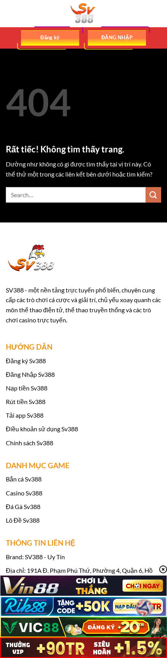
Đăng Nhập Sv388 (30, 374)
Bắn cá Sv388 (24, 479)
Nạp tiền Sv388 (26, 388)
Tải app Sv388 (24, 415)
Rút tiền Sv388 (25, 401)
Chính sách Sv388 (29, 442)
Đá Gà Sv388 (23, 506)
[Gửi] (153, 194)
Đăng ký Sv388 (26, 360)
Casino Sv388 (24, 493)
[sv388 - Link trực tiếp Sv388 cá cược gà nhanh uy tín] (83, 13)
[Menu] (10, 13)
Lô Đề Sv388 (23, 520)
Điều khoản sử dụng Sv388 (42, 428)
